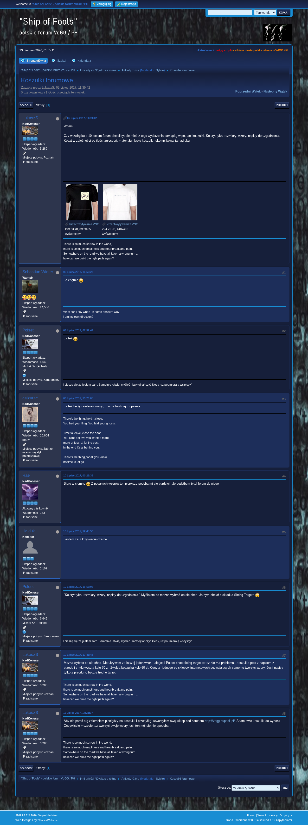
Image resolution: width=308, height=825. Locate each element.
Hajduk (28, 531)
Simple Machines (48, 815)
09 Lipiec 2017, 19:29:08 (78, 398)
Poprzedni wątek (248, 91)
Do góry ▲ (286, 815)
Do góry (26, 768)
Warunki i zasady (267, 815)
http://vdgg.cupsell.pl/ (220, 721)
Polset (28, 330)
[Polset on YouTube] (24, 375)
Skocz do (224, 787)
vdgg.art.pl (223, 50)
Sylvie (160, 70)
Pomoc (251, 815)
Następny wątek (275, 91)
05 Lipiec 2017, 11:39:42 (82, 118)
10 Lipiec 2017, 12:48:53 (78, 531)
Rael (26, 475)
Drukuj (282, 105)
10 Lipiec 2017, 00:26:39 (78, 475)
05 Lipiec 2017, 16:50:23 (78, 272)
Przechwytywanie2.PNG (122, 224)
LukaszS (30, 118)
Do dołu (26, 105)
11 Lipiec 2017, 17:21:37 (78, 712)
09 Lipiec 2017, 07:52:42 (78, 330)
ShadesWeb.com (48, 820)
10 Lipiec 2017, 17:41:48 (78, 654)
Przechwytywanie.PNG (84, 224)
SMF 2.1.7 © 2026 (26, 815)
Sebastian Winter (37, 272)
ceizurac (30, 398)
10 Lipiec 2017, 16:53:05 (78, 586)
